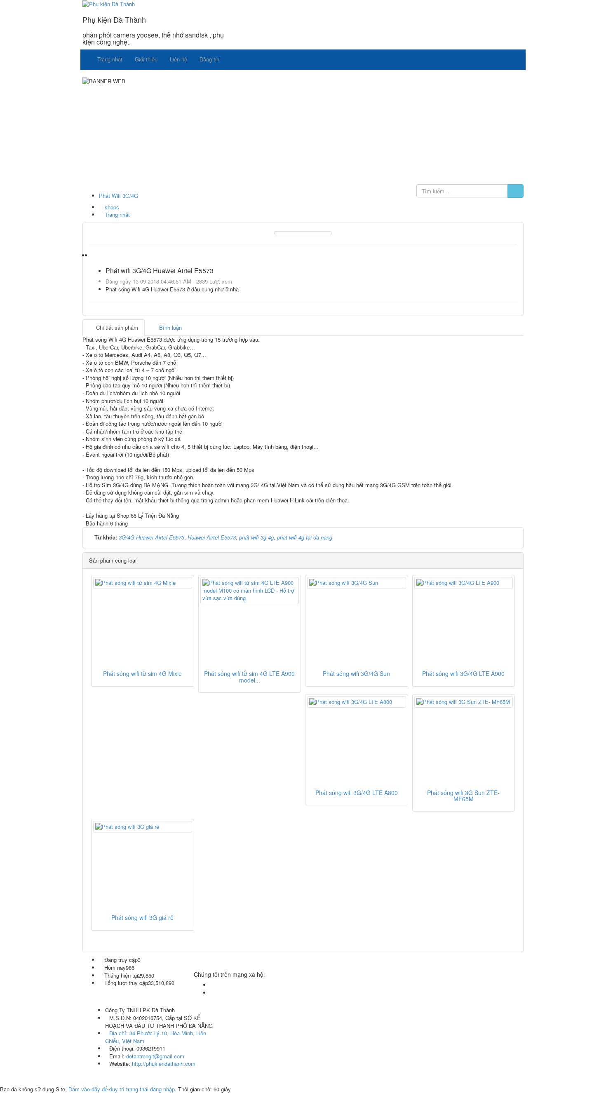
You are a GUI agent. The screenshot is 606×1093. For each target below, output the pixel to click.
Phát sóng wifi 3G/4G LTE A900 (463, 673)
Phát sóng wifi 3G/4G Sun (356, 673)
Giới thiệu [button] (146, 59)
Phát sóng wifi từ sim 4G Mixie (142, 673)
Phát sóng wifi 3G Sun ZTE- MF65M (463, 795)
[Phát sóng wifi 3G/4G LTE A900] (463, 583)
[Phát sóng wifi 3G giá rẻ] (142, 827)
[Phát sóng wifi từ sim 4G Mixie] (142, 583)
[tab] (113, 327)
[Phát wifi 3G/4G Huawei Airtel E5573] (303, 233)
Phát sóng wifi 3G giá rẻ (142, 917)
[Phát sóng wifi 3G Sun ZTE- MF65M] (463, 702)
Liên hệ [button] (178, 59)
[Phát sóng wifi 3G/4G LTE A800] (356, 702)
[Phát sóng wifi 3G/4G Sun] (356, 583)
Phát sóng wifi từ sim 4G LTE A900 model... (249, 676)
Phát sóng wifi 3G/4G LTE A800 (356, 792)
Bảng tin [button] (209, 59)
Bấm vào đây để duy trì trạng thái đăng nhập (121, 1089)
